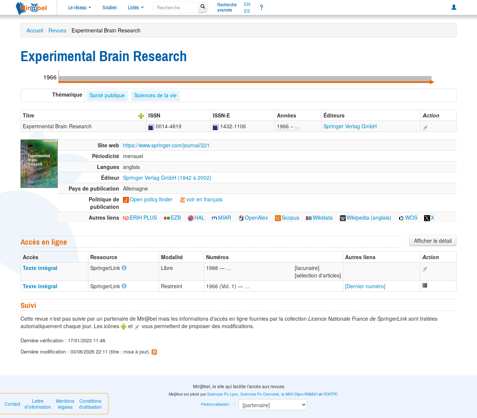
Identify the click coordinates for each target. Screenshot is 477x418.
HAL (200, 217)
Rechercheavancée (227, 7)
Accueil (34, 30)
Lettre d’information (38, 403)
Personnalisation (215, 404)
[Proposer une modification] (426, 126)
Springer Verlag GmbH (350, 126)
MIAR (224, 217)
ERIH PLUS (143, 217)
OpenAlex (256, 217)
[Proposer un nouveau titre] (141, 115)
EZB (176, 217)
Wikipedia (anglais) (369, 217)
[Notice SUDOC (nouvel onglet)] (151, 126)
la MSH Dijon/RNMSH (299, 394)
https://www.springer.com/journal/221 (166, 145)
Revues (57, 30)
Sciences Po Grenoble (259, 394)
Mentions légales (65, 403)
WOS (411, 217)
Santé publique (107, 95)
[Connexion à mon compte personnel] (454, 7)
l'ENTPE (330, 394)
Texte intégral (40, 267)
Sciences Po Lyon (222, 394)
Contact (12, 403)
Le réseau (78, 7)
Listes (134, 7)
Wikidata (323, 217)
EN (247, 4)
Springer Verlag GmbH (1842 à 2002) (167, 177)
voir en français (204, 199)
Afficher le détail (433, 240)
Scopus (290, 217)
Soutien (109, 7)
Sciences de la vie (155, 95)
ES (247, 10)
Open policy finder (151, 199)
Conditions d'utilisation (90, 403)
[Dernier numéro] (365, 286)
